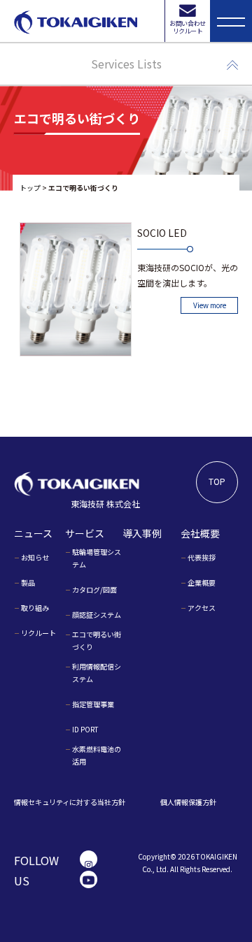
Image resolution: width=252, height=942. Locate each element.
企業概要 (202, 582)
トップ (30, 187)
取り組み (35, 607)
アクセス (202, 607)
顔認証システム (96, 614)
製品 (28, 582)
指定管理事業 (93, 704)
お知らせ (35, 557)
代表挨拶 (202, 557)
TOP (217, 481)
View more (209, 305)
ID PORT (85, 729)
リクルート (38, 633)
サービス (84, 533)
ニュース (33, 533)
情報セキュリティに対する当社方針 (69, 802)
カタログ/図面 (94, 589)
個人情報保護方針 (188, 802)
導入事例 (142, 533)
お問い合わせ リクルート (187, 27)
